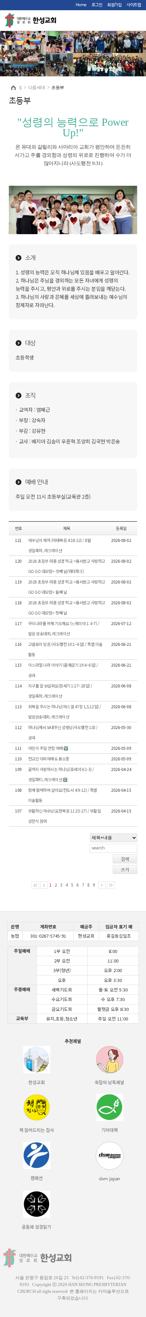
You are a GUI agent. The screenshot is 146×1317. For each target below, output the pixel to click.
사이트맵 (134, 5)
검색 (125, 859)
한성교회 (37, 1082)
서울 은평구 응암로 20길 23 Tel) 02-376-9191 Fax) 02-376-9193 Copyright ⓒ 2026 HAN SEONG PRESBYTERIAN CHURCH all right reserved (73, 1284)
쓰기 (125, 869)
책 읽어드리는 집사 (36, 1130)
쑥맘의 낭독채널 (109, 1082)
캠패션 (37, 1178)
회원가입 (114, 5)
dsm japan (109, 1179)
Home (81, 5)
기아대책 (110, 1130)
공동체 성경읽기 (36, 1227)
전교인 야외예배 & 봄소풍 (48, 758)
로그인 (97, 5)
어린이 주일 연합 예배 (45, 748)
